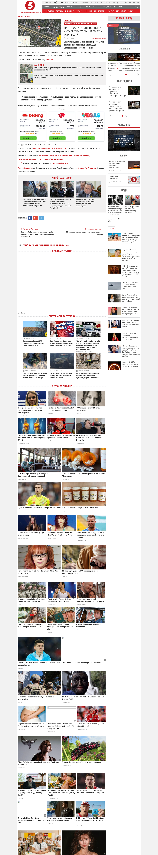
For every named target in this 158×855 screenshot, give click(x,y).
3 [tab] (126, 74)
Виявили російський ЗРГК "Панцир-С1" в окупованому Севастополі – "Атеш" (33, 343)
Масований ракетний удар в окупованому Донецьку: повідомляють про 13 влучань (125, 65)
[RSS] (138, 2)
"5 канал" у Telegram (86, 168)
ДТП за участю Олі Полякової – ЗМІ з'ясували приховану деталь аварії (130, 336)
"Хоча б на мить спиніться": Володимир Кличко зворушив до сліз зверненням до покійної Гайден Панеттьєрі (131, 239)
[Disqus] (62, 284)
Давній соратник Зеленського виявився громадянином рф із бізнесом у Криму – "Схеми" (61, 343)
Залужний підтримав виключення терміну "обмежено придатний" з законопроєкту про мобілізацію (38, 234)
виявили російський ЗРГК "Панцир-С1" (49, 148)
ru (98, 2)
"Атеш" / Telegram (54, 45)
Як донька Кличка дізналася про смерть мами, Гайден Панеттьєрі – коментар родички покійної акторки (131, 255)
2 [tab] (122, 74)
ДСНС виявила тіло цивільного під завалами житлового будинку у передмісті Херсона (88, 376)
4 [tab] (129, 74)
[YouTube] (134, 2)
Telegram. (50, 59)
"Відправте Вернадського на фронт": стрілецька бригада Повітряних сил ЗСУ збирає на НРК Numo (116, 110)
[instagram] (106, 2)
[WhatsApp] (118, 2)
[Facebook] (101, 2)
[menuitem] (47, 7)
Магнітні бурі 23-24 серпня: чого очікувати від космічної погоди (131, 364)
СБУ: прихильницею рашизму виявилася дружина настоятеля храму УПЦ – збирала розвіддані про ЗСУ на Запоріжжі (61, 203)
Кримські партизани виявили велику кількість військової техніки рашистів (61, 376)
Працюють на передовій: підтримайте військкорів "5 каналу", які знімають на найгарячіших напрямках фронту (117, 96)
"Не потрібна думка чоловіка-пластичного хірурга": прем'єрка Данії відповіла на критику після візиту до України (131, 351)
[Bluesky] (130, 2)
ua (95, 2)
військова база (62, 245)
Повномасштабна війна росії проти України (80, 24)
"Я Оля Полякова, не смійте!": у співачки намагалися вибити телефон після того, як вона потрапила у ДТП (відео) (130, 271)
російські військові (47, 245)
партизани (33, 245)
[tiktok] (110, 2)
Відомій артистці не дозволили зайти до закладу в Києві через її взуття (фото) (131, 298)
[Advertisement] (62, 125)
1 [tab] (119, 74)
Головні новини (24, 168)
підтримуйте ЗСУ (60, 163)
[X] (122, 2)
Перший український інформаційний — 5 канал (30, 7)
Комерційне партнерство (113, 178)
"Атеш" (25, 245)
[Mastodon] (126, 2)
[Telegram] (114, 2)
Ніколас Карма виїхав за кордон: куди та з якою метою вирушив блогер (130, 323)
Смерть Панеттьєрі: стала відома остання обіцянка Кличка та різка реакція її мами (130, 311)
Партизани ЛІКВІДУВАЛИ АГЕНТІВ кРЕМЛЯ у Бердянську (64, 155)
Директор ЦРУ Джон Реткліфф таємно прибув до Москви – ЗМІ (130, 285)
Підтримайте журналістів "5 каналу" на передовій (40, 159)
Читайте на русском (99, 37)
